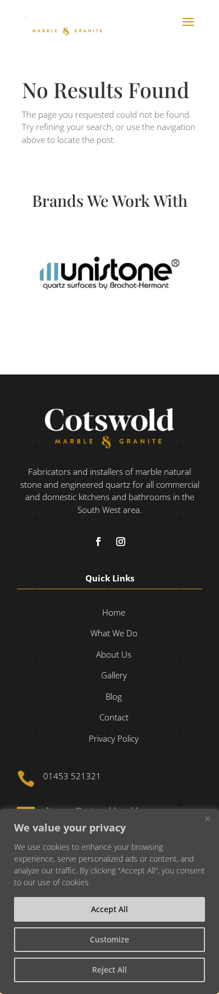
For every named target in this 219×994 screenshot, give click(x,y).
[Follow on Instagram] (121, 542)
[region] (109, 901)
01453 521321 (72, 776)
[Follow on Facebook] (98, 542)
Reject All (109, 969)
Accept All (109, 909)
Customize (109, 939)
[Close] (207, 818)
